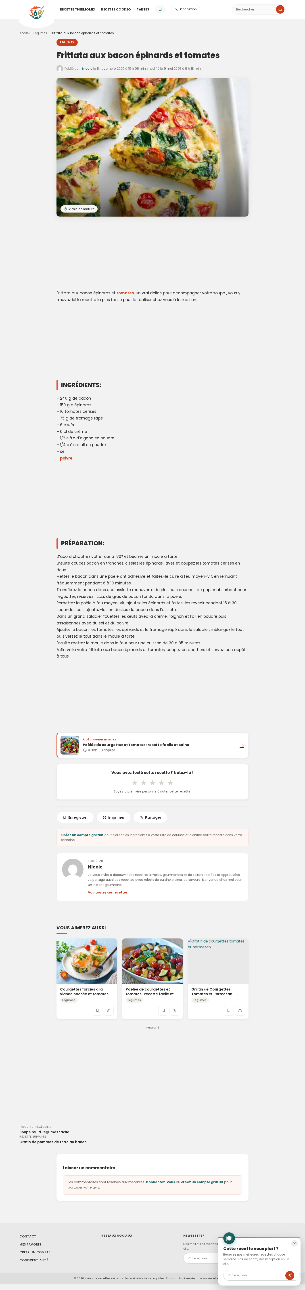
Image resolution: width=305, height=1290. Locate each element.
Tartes (143, 9)
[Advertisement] (152, 254)
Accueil (24, 33)
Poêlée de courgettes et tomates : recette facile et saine (150, 994)
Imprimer (116, 817)
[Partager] (109, 1011)
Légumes (40, 33)
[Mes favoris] (160, 9)
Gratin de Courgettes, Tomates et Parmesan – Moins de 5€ (213, 994)
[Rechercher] (280, 9)
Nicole (87, 68)
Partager (153, 817)
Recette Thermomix (78, 9)
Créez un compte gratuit (82, 835)
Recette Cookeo (116, 9)
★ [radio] (134, 782)
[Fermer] (294, 1243)
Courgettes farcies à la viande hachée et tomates (84, 992)
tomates (125, 293)
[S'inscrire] (289, 1275)
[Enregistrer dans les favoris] (97, 1011)
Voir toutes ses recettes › (108, 892)
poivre (66, 458)
